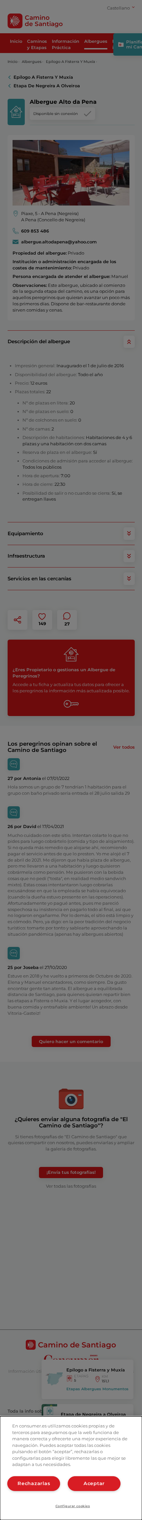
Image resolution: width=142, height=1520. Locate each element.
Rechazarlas (34, 1483)
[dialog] (71, 1468)
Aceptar (94, 1483)
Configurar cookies (72, 1506)
